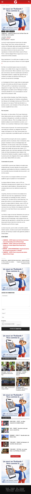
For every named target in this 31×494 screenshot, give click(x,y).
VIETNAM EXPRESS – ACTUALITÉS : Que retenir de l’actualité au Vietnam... (22, 389)
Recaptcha (3, 320)
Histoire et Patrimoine (20, 491)
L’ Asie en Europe (10, 491)
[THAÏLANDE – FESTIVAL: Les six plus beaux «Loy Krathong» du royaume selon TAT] (5, 451)
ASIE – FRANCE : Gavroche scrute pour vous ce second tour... (19, 429)
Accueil (3, 5)
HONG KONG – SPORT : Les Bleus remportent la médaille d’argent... (17, 422)
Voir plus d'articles (15, 456)
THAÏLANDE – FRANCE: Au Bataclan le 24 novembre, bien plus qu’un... (19, 443)
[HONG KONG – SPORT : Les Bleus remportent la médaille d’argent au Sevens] (5, 423)
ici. (2, 63)
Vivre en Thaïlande (20, 489)
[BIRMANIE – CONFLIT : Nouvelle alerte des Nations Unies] (5, 437)
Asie (7, 31)
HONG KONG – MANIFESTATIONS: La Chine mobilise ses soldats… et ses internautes (8, 262)
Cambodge (12, 31)
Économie (22, 488)
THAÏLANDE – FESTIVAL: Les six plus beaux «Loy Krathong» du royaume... (18, 450)
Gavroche (8, 38)
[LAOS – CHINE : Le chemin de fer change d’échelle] (8, 381)
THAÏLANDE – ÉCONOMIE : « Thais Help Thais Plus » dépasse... (21, 373)
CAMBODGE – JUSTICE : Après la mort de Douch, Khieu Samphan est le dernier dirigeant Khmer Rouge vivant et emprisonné (14, 245)
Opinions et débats (10, 489)
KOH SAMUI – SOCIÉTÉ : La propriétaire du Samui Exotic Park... (7, 373)
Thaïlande (12, 488)
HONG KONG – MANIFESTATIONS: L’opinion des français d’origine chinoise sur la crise (23, 262)
